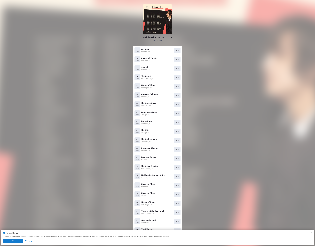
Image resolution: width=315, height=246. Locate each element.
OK (13, 241)
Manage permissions (32, 241)
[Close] (311, 233)
